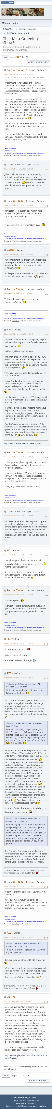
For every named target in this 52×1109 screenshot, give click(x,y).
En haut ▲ (36, 1097)
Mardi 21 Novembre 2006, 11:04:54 (17, 1001)
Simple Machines (33, 1100)
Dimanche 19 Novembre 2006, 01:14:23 (18, 74)
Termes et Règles (24, 1097)
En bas (5, 57)
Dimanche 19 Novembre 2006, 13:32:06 (18, 677)
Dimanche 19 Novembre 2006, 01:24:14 (18, 205)
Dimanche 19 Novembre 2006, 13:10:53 (18, 643)
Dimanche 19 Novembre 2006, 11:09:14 (18, 516)
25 (27, 57)
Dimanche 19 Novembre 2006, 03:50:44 (18, 334)
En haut (6, 1076)
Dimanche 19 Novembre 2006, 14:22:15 (18, 886)
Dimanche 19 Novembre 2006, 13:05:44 (18, 595)
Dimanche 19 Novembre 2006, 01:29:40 (18, 294)
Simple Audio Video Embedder (26, 1103)
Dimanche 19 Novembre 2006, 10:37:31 (18, 457)
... (24, 57)
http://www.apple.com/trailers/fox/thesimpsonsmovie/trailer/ (25, 1056)
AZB (9, 673)
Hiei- (9, 329)
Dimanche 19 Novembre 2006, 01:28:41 (18, 254)
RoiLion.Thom (15, 70)
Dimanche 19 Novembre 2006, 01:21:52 (18, 169)
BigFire (11, 996)
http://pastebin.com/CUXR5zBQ (16, 443)
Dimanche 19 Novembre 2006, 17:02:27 (18, 937)
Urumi (10, 164)
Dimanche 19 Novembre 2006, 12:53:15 (18, 555)
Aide (14, 1097)
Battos (10, 249)
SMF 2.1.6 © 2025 (19, 1100)
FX (8, 550)
